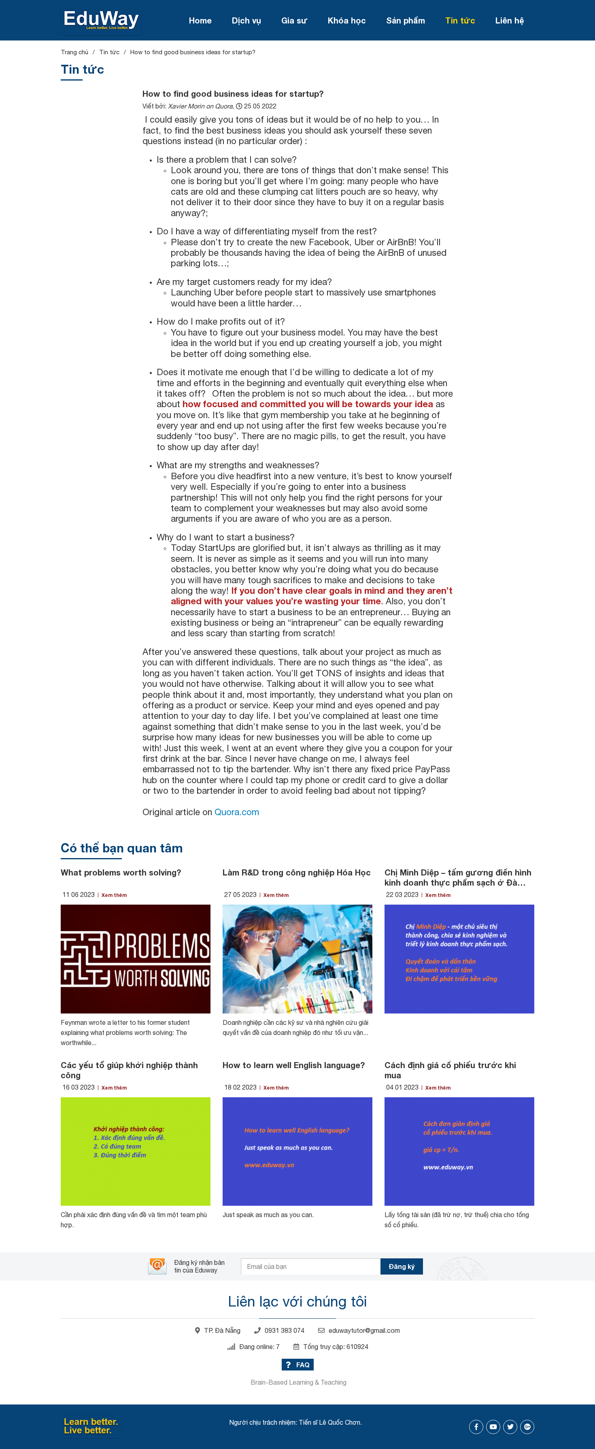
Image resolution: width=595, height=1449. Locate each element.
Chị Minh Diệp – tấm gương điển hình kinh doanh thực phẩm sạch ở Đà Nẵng (458, 877)
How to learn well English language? (294, 1065)
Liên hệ (509, 20)
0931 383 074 (284, 1330)
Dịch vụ (246, 20)
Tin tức (460, 20)
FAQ (302, 1364)
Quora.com (237, 812)
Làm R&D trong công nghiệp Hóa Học (297, 872)
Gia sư (294, 20)
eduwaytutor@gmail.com (364, 1330)
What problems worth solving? (121, 872)
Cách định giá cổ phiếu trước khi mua (450, 1070)
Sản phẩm (405, 20)
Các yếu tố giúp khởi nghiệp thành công (129, 1070)
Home (200, 20)
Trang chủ (74, 52)
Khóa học (347, 20)
